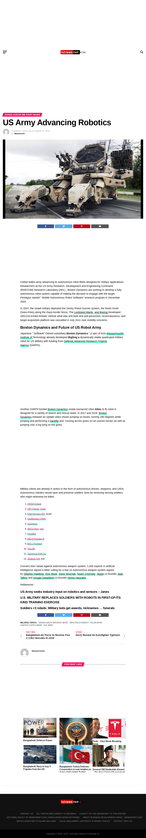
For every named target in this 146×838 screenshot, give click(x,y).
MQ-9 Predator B (35, 539)
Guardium (32, 524)
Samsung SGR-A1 (36, 554)
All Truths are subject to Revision (56, 814)
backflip (54, 421)
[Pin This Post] (81, 226)
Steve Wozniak (67, 573)
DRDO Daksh (34, 504)
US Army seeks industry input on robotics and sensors (58, 592)
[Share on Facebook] (45, 226)
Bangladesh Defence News (53, 623)
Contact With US (122, 821)
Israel (43, 509)
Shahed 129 (33, 559)
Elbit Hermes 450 (36, 514)
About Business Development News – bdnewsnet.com (112, 817)
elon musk (96, 623)
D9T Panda (33, 509)
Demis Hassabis (77, 577)
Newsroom (19, 133)
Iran (42, 529)
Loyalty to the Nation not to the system (102, 814)
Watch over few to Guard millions (36, 821)
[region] (73, 24)
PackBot (31, 534)
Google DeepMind (43, 577)
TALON (31, 549)
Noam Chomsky (86, 573)
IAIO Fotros (33, 529)
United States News (31, 625)
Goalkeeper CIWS (36, 519)
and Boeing (101, 312)
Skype (100, 573)
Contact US (26, 814)
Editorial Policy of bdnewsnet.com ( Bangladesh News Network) (43, 817)
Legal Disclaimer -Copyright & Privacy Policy (84, 821)
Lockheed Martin (84, 312)
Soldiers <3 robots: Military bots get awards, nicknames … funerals (67, 608)
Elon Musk (51, 573)
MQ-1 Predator (34, 544)
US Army (49, 625)
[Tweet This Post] (63, 226)
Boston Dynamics (58, 409)
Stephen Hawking (34, 573)
